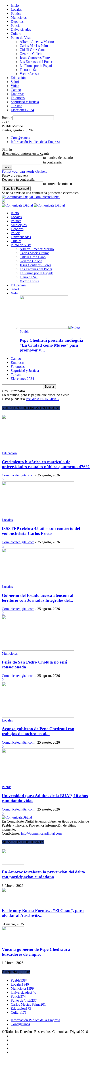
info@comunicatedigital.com (41, 833)
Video (15, 86)
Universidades (21, 29)
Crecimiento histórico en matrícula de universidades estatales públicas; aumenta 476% (46, 464)
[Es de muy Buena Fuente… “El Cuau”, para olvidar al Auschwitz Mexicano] (13, 902)
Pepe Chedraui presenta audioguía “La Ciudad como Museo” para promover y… (51, 345)
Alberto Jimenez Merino (37, 41)
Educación (18, 78)
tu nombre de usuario (58, 157)
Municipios (19, 17)
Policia (15, 25)
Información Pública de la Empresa (35, 142)
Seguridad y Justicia (25, 102)
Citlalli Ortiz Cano (33, 50)
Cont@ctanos (20, 138)
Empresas (17, 94)
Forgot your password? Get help (24, 171)
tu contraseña (52, 162)
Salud (15, 82)
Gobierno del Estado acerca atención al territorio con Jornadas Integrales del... (37, 598)
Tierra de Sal (29, 70)
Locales (16, 9)
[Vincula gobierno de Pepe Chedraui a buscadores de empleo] (13, 941)
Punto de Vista (21, 37)
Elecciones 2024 (22, 110)
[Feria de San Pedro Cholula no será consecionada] (38, 649)
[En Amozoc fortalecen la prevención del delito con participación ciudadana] (13, 863)
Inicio (15, 5)
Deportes (17, 21)
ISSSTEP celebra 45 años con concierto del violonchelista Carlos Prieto (41, 531)
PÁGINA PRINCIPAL (42, 399)
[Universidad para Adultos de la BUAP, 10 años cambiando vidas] (38, 783)
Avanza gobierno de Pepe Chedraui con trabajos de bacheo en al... (38, 731)
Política (16, 13)
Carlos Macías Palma (34, 46)
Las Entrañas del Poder (36, 62)
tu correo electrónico (57, 184)
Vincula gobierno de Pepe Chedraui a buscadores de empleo (36, 952)
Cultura (16, 33)
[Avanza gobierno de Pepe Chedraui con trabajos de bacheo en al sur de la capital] (38, 716)
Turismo (16, 106)
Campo (16, 90)
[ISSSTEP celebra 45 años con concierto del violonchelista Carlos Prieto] (38, 516)
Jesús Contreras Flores (35, 58)
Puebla (24, 331)
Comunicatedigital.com (18, 475)
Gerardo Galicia (31, 54)
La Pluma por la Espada (36, 66)
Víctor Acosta (29, 74)
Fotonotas (18, 98)
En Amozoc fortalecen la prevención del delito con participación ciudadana (43, 874)
